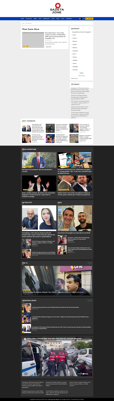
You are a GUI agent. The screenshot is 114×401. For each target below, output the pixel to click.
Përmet (75, 57)
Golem (74, 63)
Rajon (35, 18)
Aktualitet (29, 18)
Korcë (74, 54)
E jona (22, 18)
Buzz (24, 46)
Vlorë (74, 35)
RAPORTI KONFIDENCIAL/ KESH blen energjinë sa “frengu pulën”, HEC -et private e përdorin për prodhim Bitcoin (75, 171)
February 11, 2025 (71, 252)
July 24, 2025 (35, 319)
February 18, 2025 (71, 242)
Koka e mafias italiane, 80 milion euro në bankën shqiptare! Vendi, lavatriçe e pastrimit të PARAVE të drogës (38, 194)
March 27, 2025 (59, 132)
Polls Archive (74, 78)
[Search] (83, 18)
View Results (81, 75)
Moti (63, 18)
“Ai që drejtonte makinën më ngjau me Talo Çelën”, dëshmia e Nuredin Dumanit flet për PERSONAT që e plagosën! (80, 115)
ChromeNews (74, 399)
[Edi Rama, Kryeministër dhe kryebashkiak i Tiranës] (39, 160)
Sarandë (75, 69)
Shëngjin (75, 66)
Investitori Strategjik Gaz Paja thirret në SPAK (74, 233)
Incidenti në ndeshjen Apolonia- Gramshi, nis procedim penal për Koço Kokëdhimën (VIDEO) (79, 97)
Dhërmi (75, 47)
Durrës (75, 38)
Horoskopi (69, 18)
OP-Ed (52, 18)
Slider (27, 46)
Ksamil (75, 44)
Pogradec (75, 51)
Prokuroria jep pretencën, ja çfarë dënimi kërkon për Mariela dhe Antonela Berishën (79, 108)
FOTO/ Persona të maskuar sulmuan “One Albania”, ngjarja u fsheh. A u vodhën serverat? (80, 102)
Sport (58, 18)
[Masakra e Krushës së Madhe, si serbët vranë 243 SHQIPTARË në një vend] (74, 138)
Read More (48, 46)
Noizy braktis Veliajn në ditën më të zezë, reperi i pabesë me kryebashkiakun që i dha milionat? (80, 249)
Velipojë (75, 60)
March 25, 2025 (83, 132)
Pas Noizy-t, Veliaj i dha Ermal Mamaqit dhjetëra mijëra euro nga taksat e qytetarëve (78, 239)
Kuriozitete (46, 18)
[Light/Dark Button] (80, 18)
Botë (40, 18)
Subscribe (90, 18)
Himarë (75, 41)
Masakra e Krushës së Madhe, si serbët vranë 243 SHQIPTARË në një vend (85, 138)
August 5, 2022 (48, 40)
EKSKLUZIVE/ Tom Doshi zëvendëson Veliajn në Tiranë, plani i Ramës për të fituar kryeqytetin (74, 194)
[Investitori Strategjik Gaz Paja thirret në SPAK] (75, 218)
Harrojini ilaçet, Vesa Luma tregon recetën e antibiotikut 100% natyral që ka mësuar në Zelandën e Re (55, 35)
